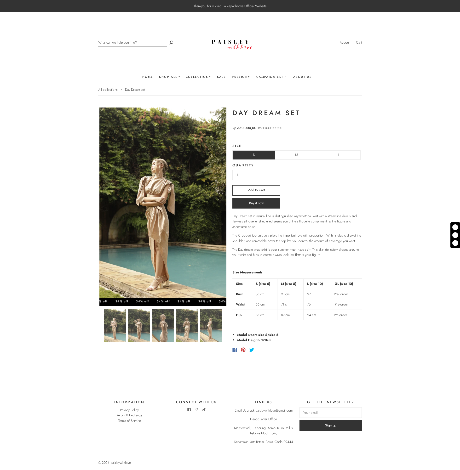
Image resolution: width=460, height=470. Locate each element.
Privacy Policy (129, 410)
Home (147, 77)
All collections (108, 89)
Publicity (241, 77)
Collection (197, 77)
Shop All (168, 77)
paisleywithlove (120, 462)
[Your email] (330, 412)
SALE (221, 77)
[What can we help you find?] (132, 42)
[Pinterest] (243, 349)
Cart (359, 42)
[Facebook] (234, 349)
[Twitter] (251, 349)
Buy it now (256, 203)
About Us (302, 77)
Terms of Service (129, 420)
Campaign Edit (270, 77)
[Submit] (171, 42)
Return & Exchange (129, 415)
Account (345, 42)
